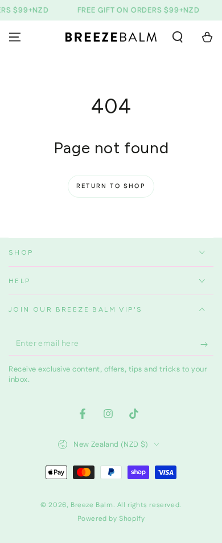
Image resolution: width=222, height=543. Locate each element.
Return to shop (111, 186)
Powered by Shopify (111, 519)
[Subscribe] (206, 344)
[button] (177, 37)
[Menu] (15, 37)
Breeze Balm (92, 505)
